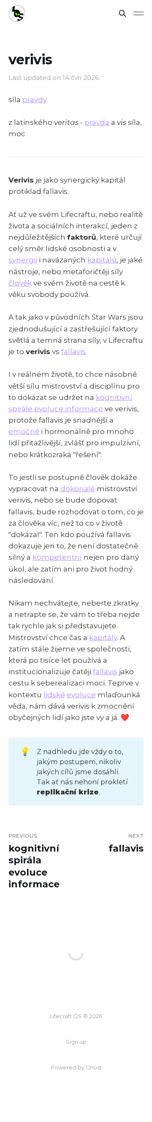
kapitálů (102, 260)
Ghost (94, 1067)
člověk (20, 283)
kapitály (103, 637)
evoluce (81, 695)
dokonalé (77, 488)
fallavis (73, 351)
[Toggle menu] (138, 13)
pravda (96, 122)
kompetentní (57, 557)
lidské (54, 695)
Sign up (76, 1041)
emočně (23, 431)
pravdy (34, 99)
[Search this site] (122, 13)
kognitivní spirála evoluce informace (34, 861)
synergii (22, 260)
